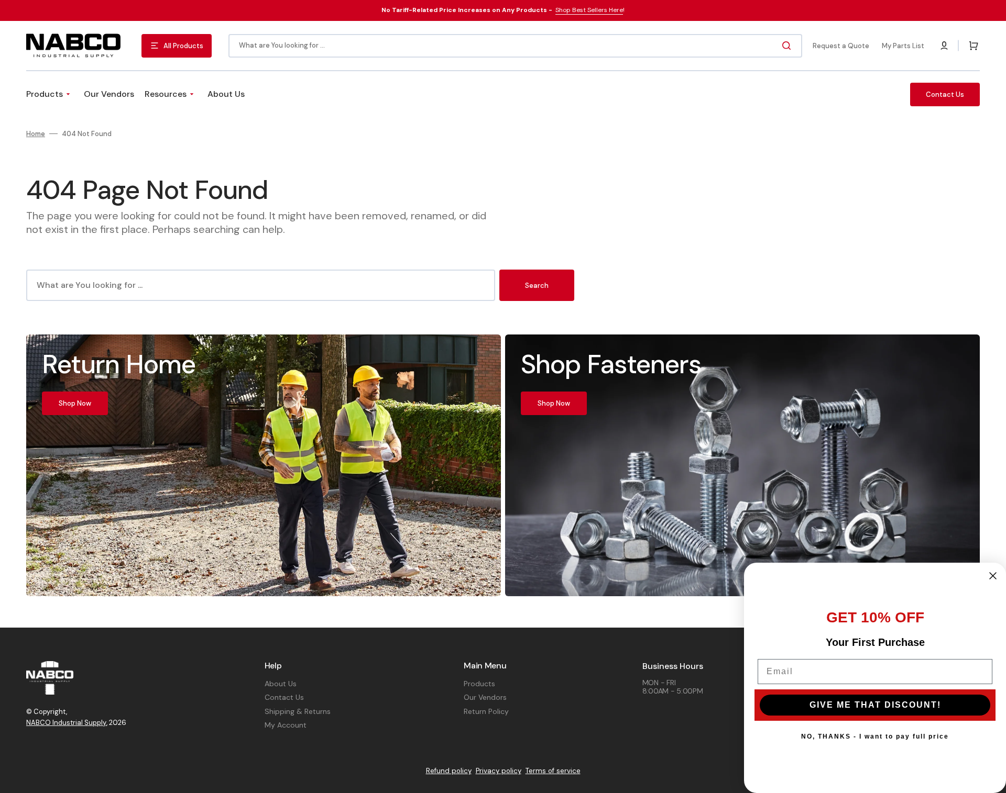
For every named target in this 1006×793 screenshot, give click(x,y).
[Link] (263, 465)
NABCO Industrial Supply (66, 722)
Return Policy (486, 711)
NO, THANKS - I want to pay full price (875, 736)
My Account (286, 725)
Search (537, 285)
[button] (944, 45)
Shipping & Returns (298, 711)
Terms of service (553, 770)
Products (479, 683)
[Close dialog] (993, 576)
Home (35, 134)
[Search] (788, 45)
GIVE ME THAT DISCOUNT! (875, 704)
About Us (281, 683)
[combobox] (515, 46)
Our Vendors (485, 697)
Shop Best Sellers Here (589, 10)
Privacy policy (498, 770)
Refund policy (449, 770)
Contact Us (284, 697)
